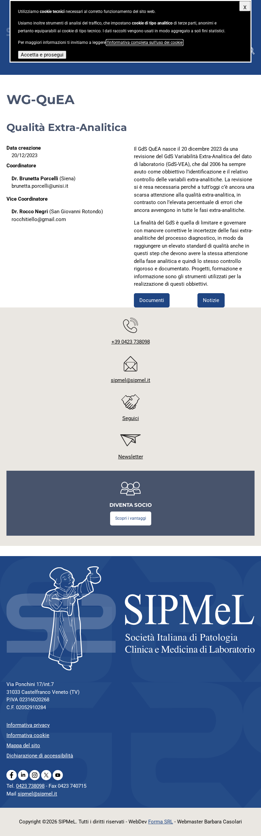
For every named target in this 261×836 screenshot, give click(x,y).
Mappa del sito (23, 745)
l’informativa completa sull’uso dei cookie (144, 42)
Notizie (211, 300)
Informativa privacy (28, 725)
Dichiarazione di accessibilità (39, 756)
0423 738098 (30, 786)
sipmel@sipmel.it (37, 794)
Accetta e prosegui (42, 55)
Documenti (151, 300)
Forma (160, 822)
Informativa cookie (27, 735)
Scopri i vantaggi (130, 518)
